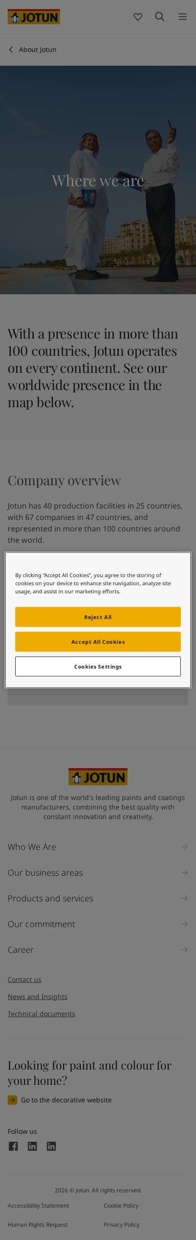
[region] (98, 620)
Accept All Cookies (98, 641)
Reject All (98, 616)
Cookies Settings (98, 666)
